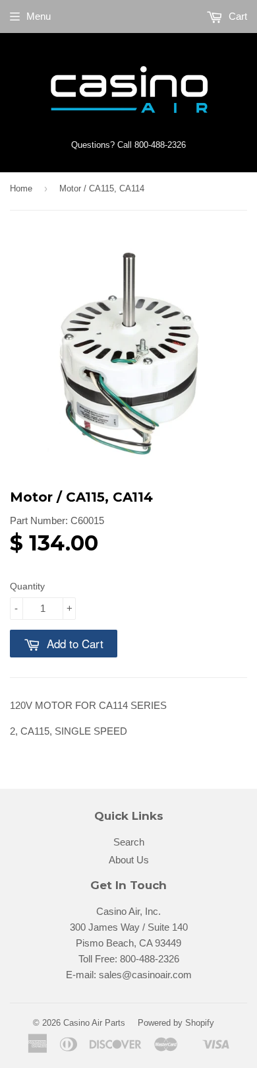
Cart (236, 16)
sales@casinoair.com (145, 974)
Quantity (27, 586)
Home (21, 188)
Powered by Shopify (176, 1023)
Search (128, 842)
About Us (129, 859)
